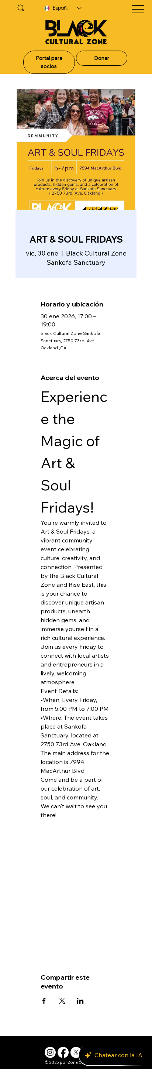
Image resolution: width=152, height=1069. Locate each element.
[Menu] (138, 9)
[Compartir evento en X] (62, 1001)
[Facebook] (63, 1052)
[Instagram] (50, 1052)
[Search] (21, 8)
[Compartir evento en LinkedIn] (80, 1001)
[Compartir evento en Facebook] (44, 1001)
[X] (76, 1052)
